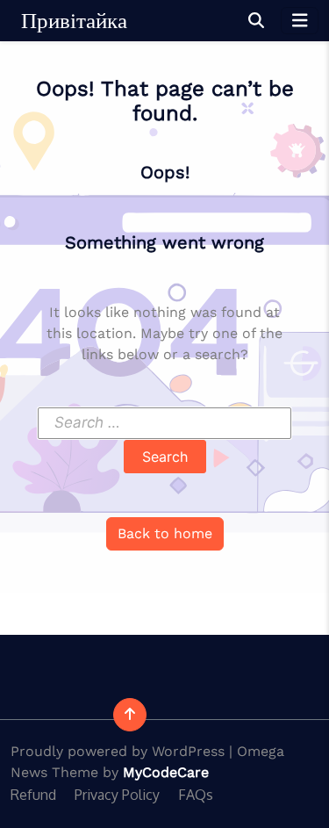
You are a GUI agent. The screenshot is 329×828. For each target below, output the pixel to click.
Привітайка (74, 20)
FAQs (195, 794)
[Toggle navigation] (300, 20)
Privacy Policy (117, 794)
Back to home (165, 533)
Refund (33, 794)
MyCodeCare (166, 772)
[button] (256, 20)
